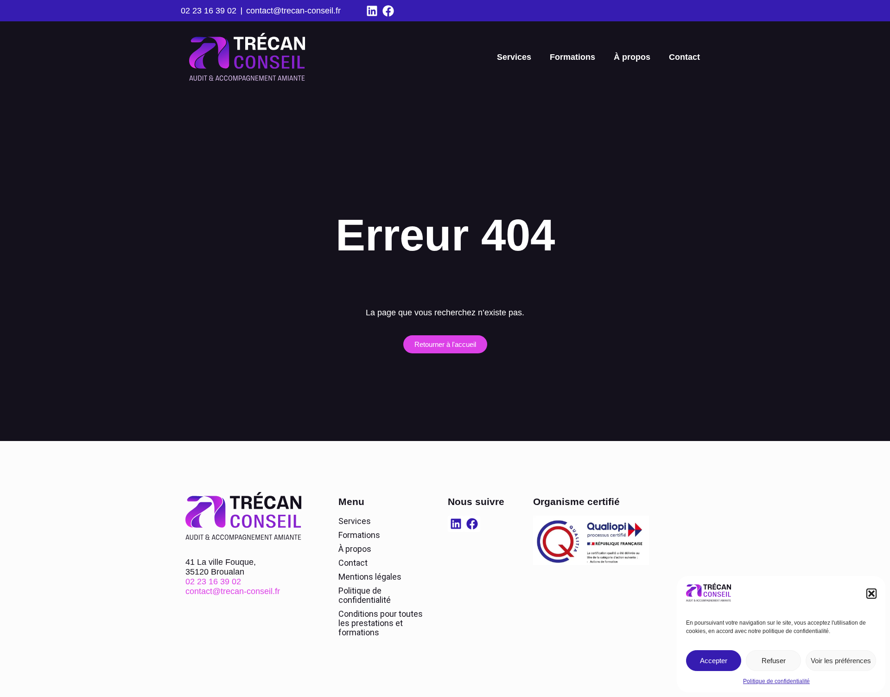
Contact (684, 57)
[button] (871, 593)
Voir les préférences (841, 661)
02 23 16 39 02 (208, 10)
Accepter (713, 661)
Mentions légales (369, 577)
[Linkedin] (372, 11)
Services (514, 57)
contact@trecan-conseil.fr (293, 10)
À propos (632, 57)
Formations (572, 57)
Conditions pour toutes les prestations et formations (380, 623)
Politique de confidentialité (776, 681)
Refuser (774, 661)
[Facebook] (388, 11)
